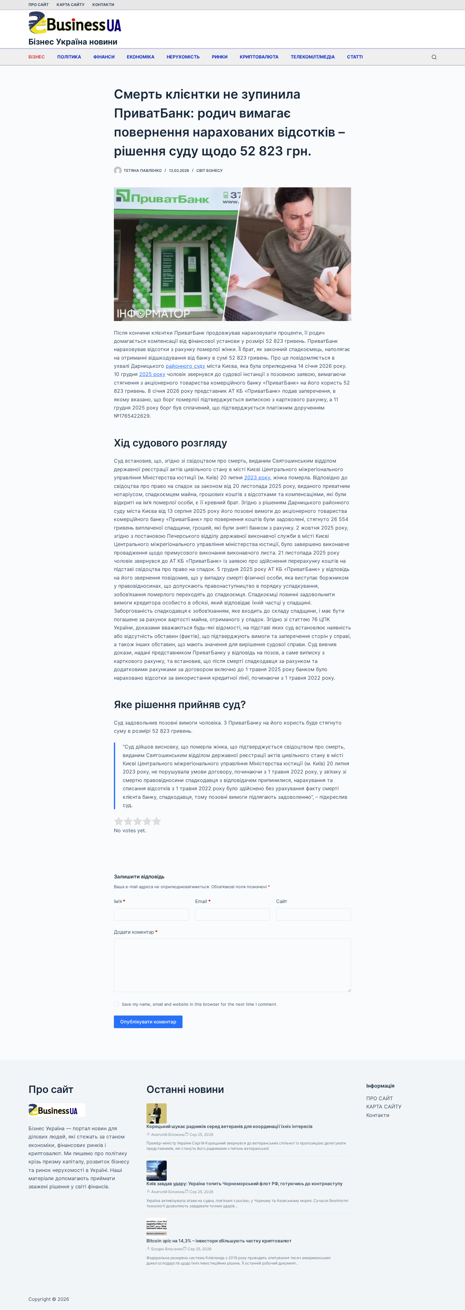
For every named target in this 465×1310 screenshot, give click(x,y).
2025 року (152, 374)
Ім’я (119, 901)
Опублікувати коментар (148, 1022)
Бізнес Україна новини (72, 41)
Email (203, 901)
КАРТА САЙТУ (70, 4)
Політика (69, 56)
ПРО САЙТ (38, 4)
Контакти (103, 4)
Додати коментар (136, 932)
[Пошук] (434, 57)
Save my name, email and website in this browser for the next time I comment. (199, 1004)
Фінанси (104, 56)
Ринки (219, 56)
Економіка (140, 56)
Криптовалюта (259, 56)
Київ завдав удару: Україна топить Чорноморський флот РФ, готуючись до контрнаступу (244, 1183)
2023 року (257, 477)
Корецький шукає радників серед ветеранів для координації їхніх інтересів (229, 1126)
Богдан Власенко (167, 1248)
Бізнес (36, 56)
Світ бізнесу (209, 170)
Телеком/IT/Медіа (313, 56)
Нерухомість (183, 56)
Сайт (281, 901)
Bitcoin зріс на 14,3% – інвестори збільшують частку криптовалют (219, 1240)
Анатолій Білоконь (168, 1134)
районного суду (185, 366)
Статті (355, 56)
